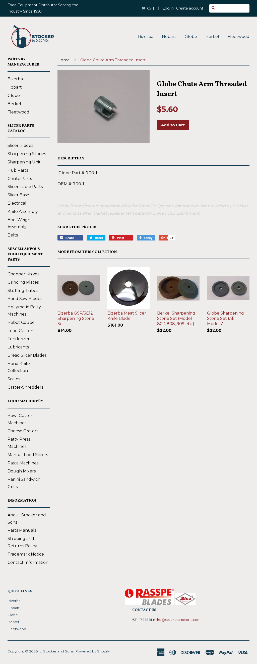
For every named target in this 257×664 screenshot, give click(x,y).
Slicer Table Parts (25, 186)
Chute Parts (20, 178)
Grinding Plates (23, 282)
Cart (150, 8)
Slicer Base (18, 195)
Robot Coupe (21, 322)
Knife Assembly (23, 211)
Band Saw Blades (25, 298)
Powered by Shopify (92, 651)
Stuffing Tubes (23, 290)
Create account (189, 8)
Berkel (212, 36)
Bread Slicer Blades (27, 355)
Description (70, 158)
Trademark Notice (26, 554)
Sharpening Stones (27, 153)
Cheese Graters (23, 431)
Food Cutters (21, 330)
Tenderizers (19, 338)
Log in (168, 8)
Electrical (17, 203)
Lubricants (18, 347)
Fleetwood (238, 36)
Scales (14, 379)
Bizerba (145, 36)
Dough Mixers (22, 471)
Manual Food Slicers (28, 454)
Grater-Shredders (25, 387)
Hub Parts (18, 170)
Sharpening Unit (24, 162)
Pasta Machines (23, 463)
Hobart (169, 36)
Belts (13, 235)
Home (63, 59)
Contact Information (28, 562)
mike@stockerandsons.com (177, 620)
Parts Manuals (22, 530)
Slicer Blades (20, 145)
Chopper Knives (23, 274)
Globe (191, 36)
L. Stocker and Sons (56, 651)
